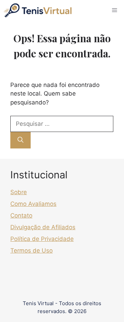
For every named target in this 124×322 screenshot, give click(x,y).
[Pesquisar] (20, 140)
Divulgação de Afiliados (42, 227)
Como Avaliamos (33, 203)
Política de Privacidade (42, 238)
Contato (21, 215)
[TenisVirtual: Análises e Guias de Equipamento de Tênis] (37, 10)
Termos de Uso (31, 250)
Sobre (18, 192)
